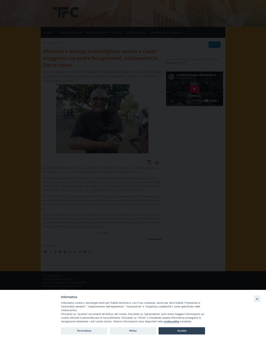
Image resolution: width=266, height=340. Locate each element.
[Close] (257, 298)
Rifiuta (133, 330)
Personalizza (84, 330)
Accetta (181, 330)
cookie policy (171, 321)
